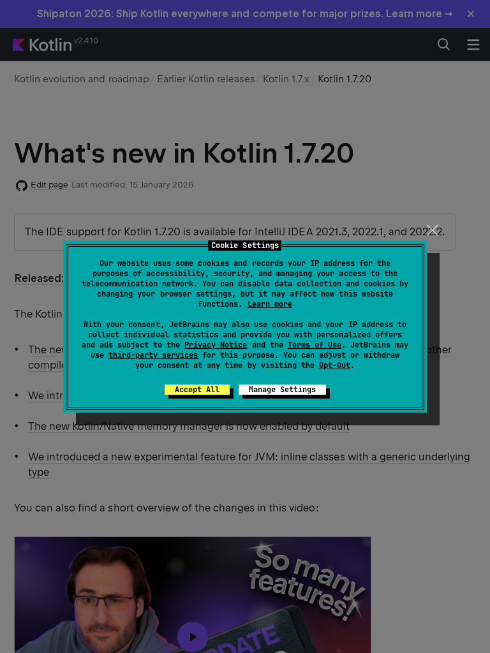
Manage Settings (282, 390)
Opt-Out (334, 365)
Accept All (197, 390)
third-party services (153, 355)
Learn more (270, 304)
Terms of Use (314, 345)
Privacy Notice (215, 345)
